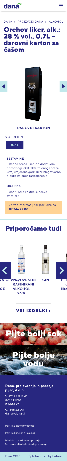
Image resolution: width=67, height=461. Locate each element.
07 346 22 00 (18, 209)
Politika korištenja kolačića (20, 433)
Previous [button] (5, 270)
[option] (46, 264)
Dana (8, 21)
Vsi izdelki (32, 311)
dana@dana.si (15, 413)
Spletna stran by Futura (45, 456)
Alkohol (56, 21)
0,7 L (15, 145)
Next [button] (61, 270)
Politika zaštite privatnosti (19, 426)
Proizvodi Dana (30, 21)
